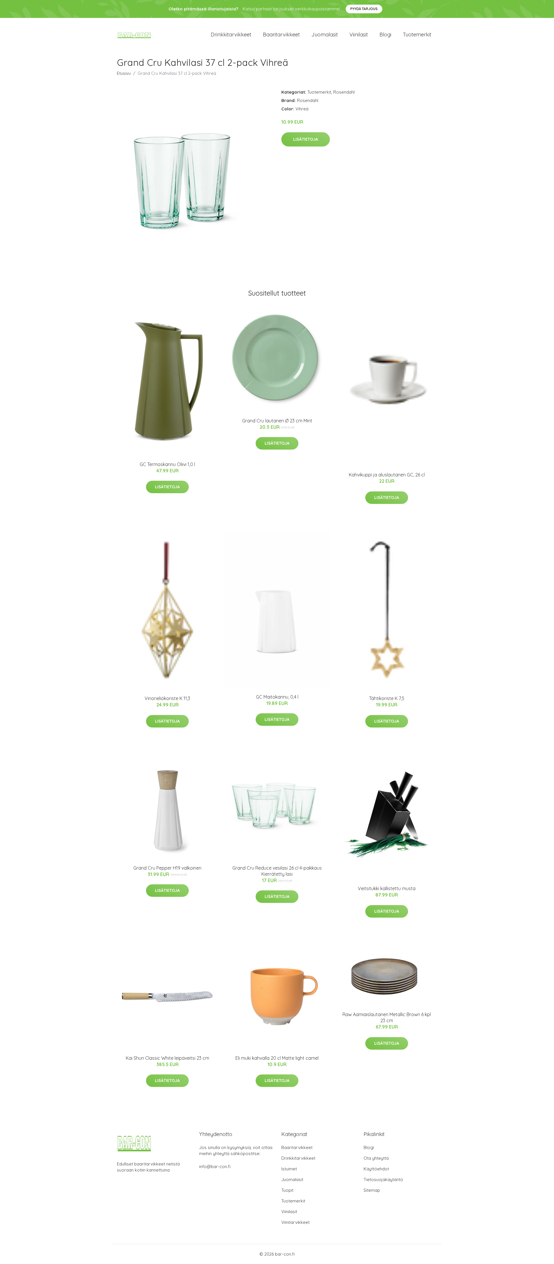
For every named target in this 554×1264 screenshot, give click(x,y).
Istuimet (289, 1169)
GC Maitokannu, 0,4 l (277, 697)
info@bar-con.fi (215, 1166)
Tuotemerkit (417, 34)
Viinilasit (358, 34)
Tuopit (287, 1190)
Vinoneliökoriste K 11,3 (167, 698)
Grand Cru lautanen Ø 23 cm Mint (277, 421)
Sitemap (372, 1190)
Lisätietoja (305, 139)
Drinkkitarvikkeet (231, 34)
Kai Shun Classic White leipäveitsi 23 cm (167, 1058)
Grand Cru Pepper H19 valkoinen (167, 868)
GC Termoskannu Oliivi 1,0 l (167, 464)
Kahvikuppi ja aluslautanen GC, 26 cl (387, 475)
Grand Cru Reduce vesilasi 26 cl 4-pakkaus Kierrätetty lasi (277, 871)
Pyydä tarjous (364, 9)
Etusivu (124, 73)
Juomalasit (324, 34)
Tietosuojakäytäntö (383, 1179)
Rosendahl (344, 92)
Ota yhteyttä (376, 1158)
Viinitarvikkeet (295, 1222)
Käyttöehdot (376, 1169)
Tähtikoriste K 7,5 (386, 698)
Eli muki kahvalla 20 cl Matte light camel (277, 1058)
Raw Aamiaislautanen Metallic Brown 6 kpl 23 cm (386, 1017)
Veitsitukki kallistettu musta (386, 888)
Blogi (385, 34)
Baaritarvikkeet (281, 34)
